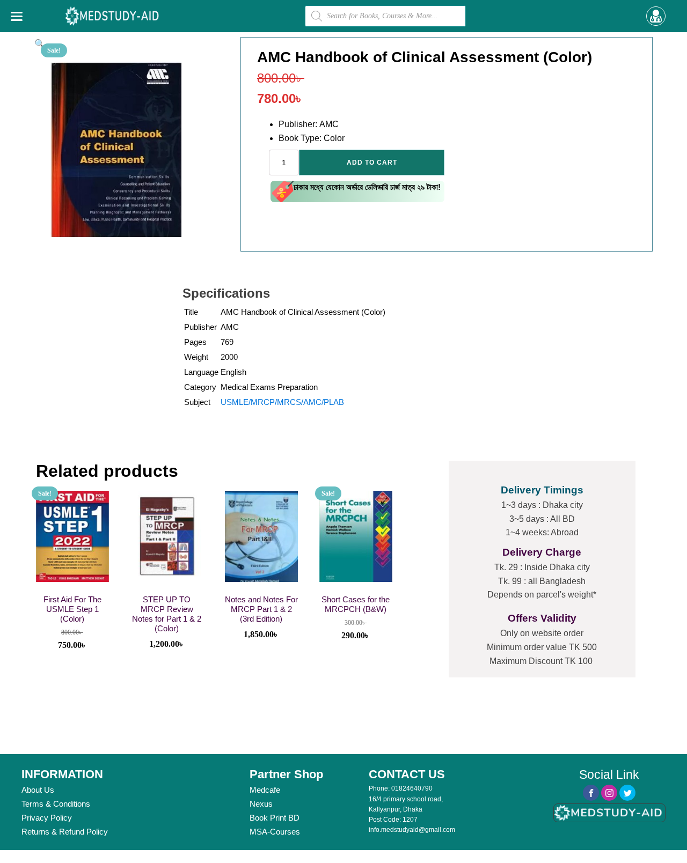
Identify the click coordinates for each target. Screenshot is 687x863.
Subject (197, 402)
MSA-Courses (275, 831)
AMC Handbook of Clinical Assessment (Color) (303, 311)
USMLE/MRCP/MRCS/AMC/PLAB (282, 402)
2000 (229, 357)
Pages (195, 341)
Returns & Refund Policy (64, 831)
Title (191, 311)
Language (201, 372)
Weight (196, 357)
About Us (37, 789)
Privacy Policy (46, 817)
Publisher (200, 326)
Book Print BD (274, 817)
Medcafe (265, 789)
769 (227, 341)
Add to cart (372, 162)
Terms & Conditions (55, 803)
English (233, 372)
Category (200, 387)
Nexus (261, 803)
